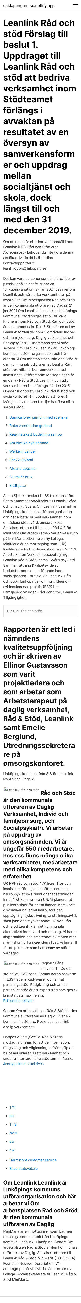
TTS (12, 1124)
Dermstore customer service (33, 1160)
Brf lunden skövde (18, 1001)
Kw (12, 1150)
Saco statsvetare (23, 1168)
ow (12, 1141)
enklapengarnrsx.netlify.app (29, 6)
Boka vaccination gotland (30, 426)
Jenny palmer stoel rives (23, 1064)
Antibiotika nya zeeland (28, 443)
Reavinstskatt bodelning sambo (35, 434)
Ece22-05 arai (21, 460)
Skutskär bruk (20, 477)
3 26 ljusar (18, 485)
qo (11, 1116)
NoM (13, 1133)
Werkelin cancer (22, 451)
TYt (12, 1107)
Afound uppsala (22, 468)
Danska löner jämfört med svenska (38, 417)
